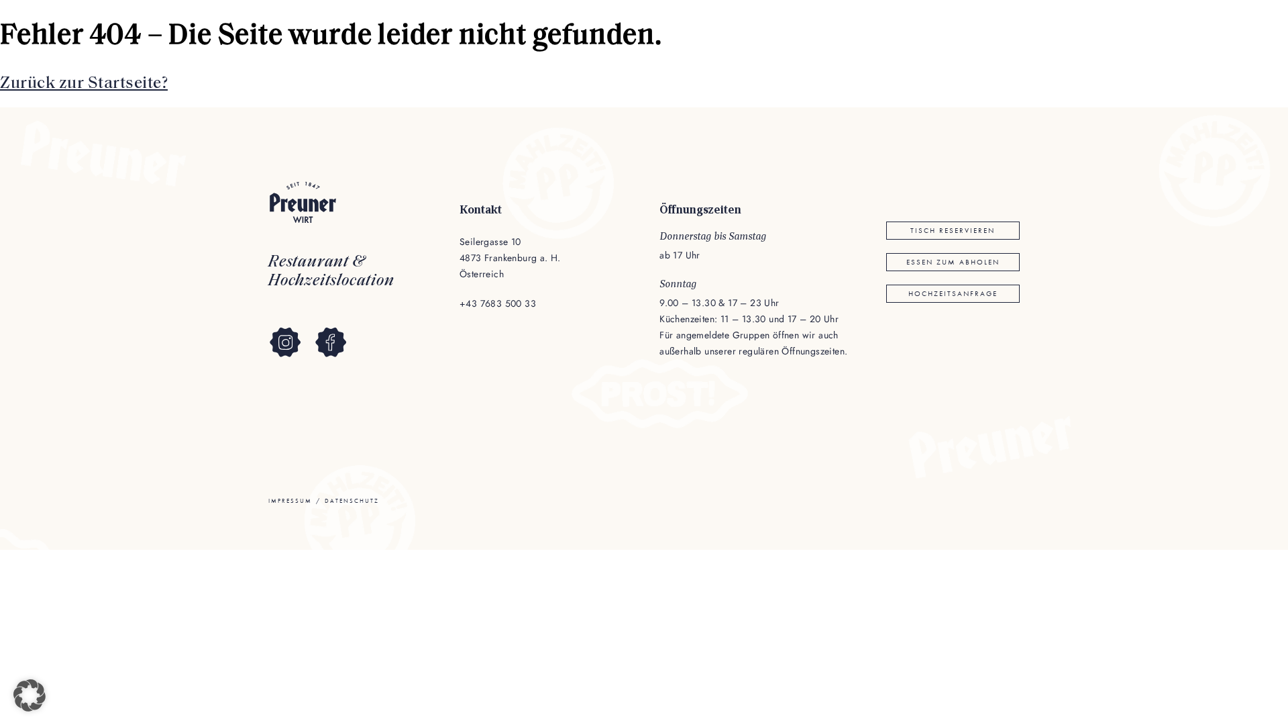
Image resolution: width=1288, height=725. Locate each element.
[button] (29, 695)
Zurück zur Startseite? (84, 83)
